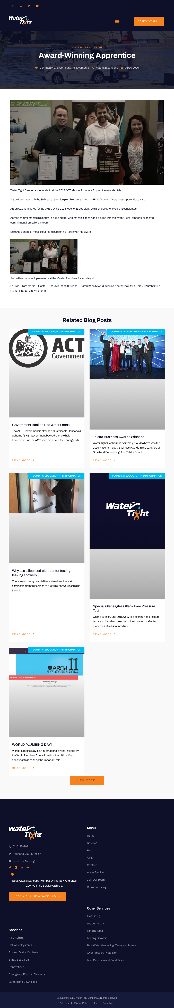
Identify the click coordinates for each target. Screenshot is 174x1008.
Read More (21, 460)
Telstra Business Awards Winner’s (118, 437)
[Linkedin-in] (29, 6)
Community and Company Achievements (64, 67)
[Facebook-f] (13, 6)
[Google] (21, 6)
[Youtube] (37, 6)
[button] (117, 21)
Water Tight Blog (87, 47)
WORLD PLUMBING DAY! (32, 744)
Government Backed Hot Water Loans (40, 425)
